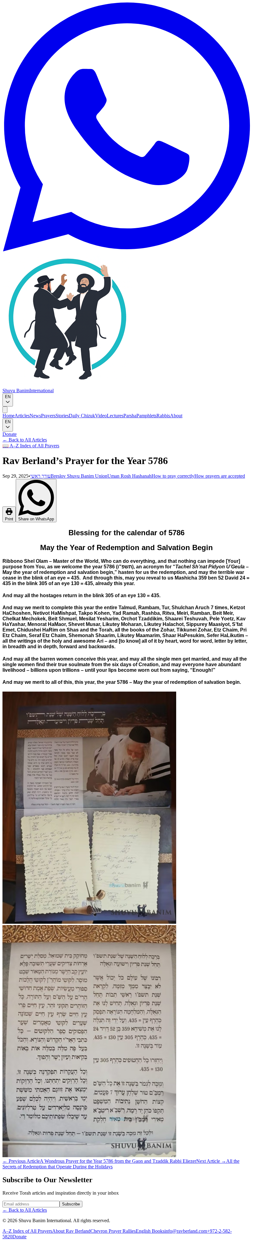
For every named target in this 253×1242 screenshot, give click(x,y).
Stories (62, 415)
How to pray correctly (172, 476)
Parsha (129, 415)
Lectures (115, 415)
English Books (150, 1231)
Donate (9, 434)
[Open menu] (4, 409)
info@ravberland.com (185, 1231)
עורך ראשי (40, 476)
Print (9, 519)
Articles (22, 415)
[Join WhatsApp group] (126, 249)
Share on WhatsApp (36, 519)
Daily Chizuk (82, 415)
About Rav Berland (71, 1231)
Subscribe (71, 1204)
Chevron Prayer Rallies (113, 1231)
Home (8, 415)
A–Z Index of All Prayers (27, 1231)
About (176, 415)
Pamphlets (146, 415)
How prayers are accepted (219, 476)
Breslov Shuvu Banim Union (79, 476)
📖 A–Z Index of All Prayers (30, 445)
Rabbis (163, 415)
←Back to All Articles (24, 439)
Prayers (48, 415)
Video (101, 415)
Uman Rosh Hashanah (129, 476)
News (35, 415)
